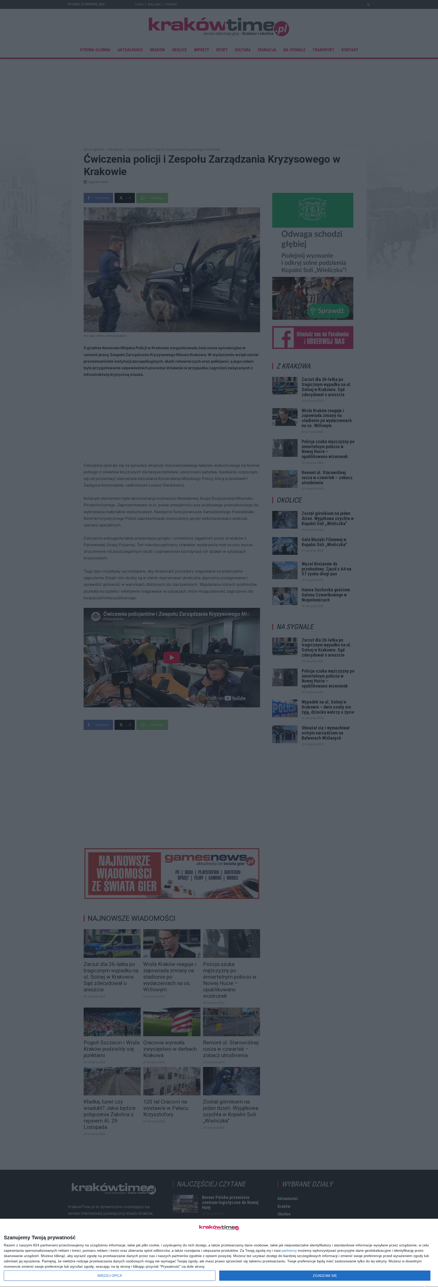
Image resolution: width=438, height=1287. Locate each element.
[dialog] (219, 1253)
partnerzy (289, 1250)
